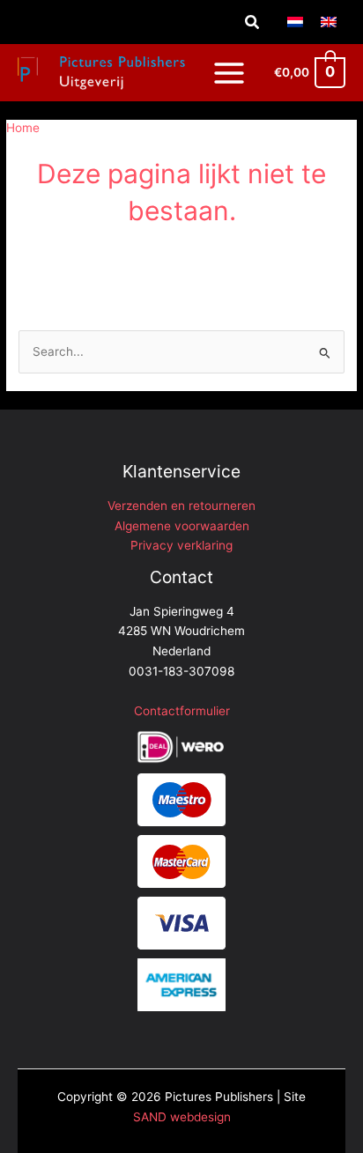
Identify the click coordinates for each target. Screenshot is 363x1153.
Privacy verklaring (181, 545)
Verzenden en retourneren (181, 506)
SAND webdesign (182, 1117)
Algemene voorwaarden (182, 526)
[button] (253, 22)
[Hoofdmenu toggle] (229, 73)
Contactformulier (182, 711)
